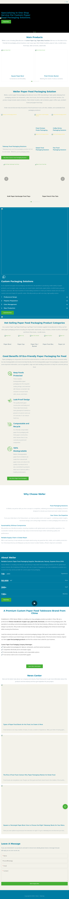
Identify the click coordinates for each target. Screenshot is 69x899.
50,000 (4, 581)
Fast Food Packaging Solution (59, 149)
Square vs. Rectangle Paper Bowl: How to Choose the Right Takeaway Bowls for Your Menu (33, 825)
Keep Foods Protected (18, 374)
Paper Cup (21, 344)
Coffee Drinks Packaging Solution (59, 129)
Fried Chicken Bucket (51, 76)
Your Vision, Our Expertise (59, 515)
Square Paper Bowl (17, 76)
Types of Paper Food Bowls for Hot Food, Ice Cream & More (23, 724)
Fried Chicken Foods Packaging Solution (41, 129)
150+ (3, 594)
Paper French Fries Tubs (50, 196)
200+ (3, 587)
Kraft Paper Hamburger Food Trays (18, 196)
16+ (3, 574)
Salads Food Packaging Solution (42, 149)
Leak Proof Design (21, 399)
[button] (30, 81)
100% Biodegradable (20, 450)
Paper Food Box (48, 344)
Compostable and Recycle (21, 425)
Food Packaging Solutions (59, 506)
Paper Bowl (7, 344)
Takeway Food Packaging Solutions (14, 146)
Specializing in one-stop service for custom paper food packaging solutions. (16, 15)
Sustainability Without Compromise (13, 525)
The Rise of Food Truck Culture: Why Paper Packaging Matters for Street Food (29, 775)
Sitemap (42, 896)
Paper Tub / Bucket (34, 345)
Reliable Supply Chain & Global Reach (14, 537)
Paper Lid (61, 344)
